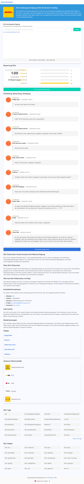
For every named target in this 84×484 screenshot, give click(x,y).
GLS (12, 375)
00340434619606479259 (12, 32)
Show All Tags (77, 438)
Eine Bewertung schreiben (42, 89)
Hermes (13, 391)
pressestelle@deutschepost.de (20, 303)
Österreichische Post (17, 367)
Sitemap (50, 477)
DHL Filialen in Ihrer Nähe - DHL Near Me (42, 60)
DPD (12, 383)
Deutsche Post (15, 399)
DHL (60, 281)
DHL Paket (16, 305)
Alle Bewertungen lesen (42, 249)
